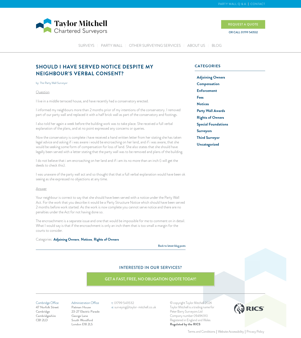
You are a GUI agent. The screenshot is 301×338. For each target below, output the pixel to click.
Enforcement (207, 91)
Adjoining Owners (66, 239)
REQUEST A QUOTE (243, 24)
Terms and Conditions (201, 332)
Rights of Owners (106, 239)
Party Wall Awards (211, 111)
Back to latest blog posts (172, 246)
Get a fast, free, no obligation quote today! (150, 279)
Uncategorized (208, 144)
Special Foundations (212, 124)
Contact (257, 4)
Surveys (86, 45)
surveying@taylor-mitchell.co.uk (135, 307)
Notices (86, 239)
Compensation (208, 84)
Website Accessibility (231, 332)
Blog (217, 45)
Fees (200, 97)
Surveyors (204, 131)
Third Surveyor (208, 137)
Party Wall (111, 45)
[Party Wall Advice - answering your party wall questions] (128, 26)
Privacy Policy (255, 332)
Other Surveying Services (155, 45)
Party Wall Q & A (232, 4)
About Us (196, 45)
